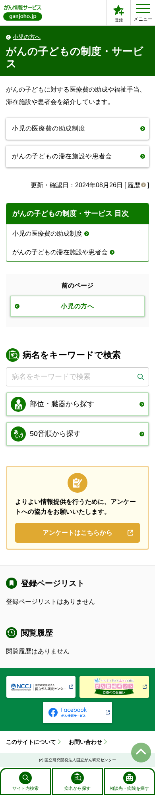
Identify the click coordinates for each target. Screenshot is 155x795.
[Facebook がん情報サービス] (77, 713)
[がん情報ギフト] (114, 687)
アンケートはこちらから (77, 532)
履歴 (134, 185)
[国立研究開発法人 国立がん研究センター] (41, 687)
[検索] (140, 376)
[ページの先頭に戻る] (141, 752)
